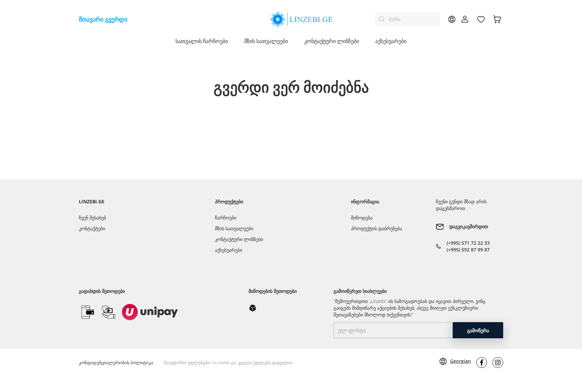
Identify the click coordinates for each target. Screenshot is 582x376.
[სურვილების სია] (481, 19)
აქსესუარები (391, 41)
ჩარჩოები (225, 217)
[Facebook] (481, 362)
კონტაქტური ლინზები (239, 239)
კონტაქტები (92, 228)
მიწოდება (362, 217)
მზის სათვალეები (234, 228)
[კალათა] (497, 19)
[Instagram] (497, 362)
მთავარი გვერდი (103, 19)
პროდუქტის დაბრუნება (376, 228)
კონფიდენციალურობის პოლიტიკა (116, 362)
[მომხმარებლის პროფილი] (465, 19)
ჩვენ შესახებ (92, 217)
